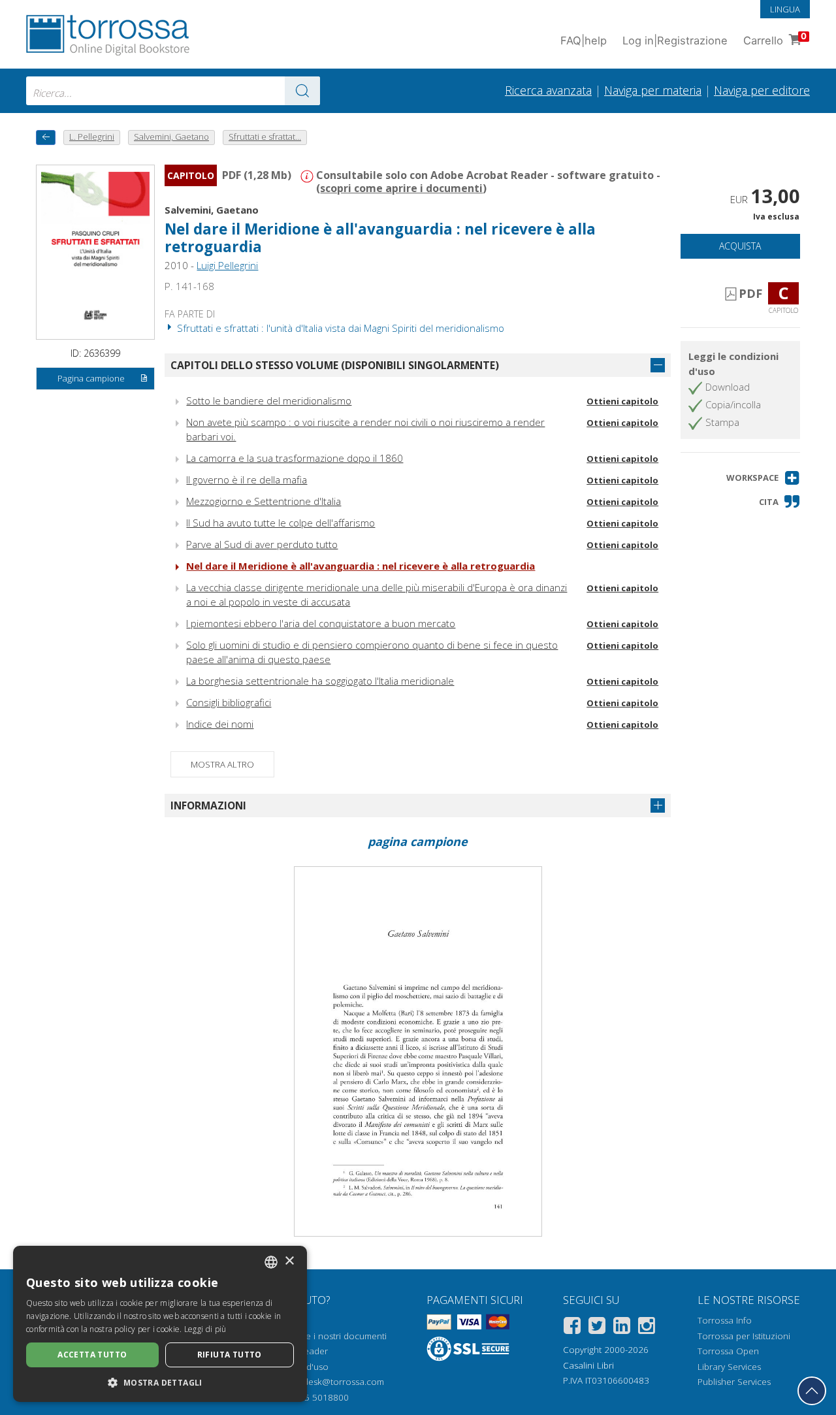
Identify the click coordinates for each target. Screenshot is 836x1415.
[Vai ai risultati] (302, 90)
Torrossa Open (728, 1351)
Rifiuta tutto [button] (229, 1354)
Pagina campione (91, 378)
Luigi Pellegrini (227, 265)
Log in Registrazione (675, 40)
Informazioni (208, 805)
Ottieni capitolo (622, 401)
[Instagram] (646, 1327)
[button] (763, 478)
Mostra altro (222, 764)
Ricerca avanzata (548, 90)
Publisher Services (734, 1382)
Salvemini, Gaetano (212, 209)
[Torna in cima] (811, 1390)
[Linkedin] (622, 1327)
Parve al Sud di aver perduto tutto (262, 544)
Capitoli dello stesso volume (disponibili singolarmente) (334, 365)
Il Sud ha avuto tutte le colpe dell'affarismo (280, 522)
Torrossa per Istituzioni (744, 1336)
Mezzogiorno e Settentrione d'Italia (263, 501)
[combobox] (173, 90)
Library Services (729, 1367)
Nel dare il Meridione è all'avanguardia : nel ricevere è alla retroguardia (360, 565)
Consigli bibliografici (228, 702)
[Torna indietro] (46, 137)
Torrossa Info (725, 1320)
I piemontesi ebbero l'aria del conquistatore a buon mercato (320, 623)
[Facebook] (572, 1327)
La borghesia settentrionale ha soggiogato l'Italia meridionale (320, 680)
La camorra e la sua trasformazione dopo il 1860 (294, 457)
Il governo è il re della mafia (246, 479)
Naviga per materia (652, 90)
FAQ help (583, 40)
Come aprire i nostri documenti (323, 1336)
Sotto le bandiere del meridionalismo (268, 400)
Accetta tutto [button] (92, 1354)
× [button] (289, 1261)
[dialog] (160, 1324)
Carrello (775, 39)
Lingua (785, 9)
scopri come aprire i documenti (401, 188)
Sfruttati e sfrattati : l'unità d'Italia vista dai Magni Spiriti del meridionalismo (339, 327)
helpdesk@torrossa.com (334, 1382)
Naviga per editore (762, 90)
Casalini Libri (588, 1365)
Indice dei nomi (219, 723)
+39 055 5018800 (312, 1397)
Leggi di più (205, 1329)
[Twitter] (597, 1327)
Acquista (740, 246)
